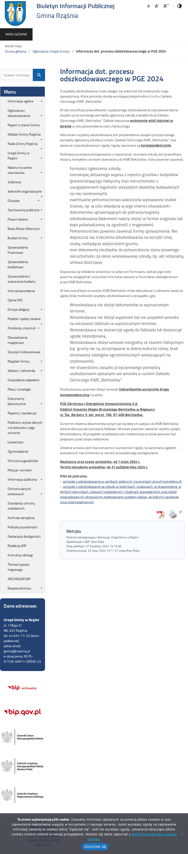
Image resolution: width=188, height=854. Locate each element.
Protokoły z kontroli (21, 328)
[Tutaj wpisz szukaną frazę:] (16, 75)
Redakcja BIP (17, 545)
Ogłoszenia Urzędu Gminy (51, 51)
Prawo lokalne (18, 219)
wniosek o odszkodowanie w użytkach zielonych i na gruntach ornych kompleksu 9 (122, 481)
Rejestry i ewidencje (22, 413)
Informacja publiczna (22, 479)
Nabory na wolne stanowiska (20, 170)
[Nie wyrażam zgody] (181, 833)
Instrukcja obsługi (20, 555)
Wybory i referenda (21, 370)
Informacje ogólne (20, 101)
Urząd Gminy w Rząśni (19, 155)
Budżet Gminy (18, 238)
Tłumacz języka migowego (18, 567)
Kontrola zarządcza (21, 517)
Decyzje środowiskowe (24, 352)
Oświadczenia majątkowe (17, 340)
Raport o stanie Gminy (24, 125)
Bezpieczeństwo (19, 588)
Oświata (14, 200)
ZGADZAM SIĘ (95, 847)
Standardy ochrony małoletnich (21, 506)
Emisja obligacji (18, 309)
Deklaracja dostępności (24, 536)
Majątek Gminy (19, 361)
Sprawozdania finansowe (18, 250)
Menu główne (16, 34)
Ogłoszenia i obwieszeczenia (19, 113)
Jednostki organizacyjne (25, 191)
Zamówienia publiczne (23, 210)
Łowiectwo (15, 442)
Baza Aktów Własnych (24, 228)
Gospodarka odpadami (23, 380)
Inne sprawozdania (21, 290)
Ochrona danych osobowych (19, 491)
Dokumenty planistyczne (17, 401)
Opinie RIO (15, 300)
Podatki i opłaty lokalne (24, 318)
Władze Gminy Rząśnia (24, 134)
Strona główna (15, 51)
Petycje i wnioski (20, 470)
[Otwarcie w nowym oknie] (174, 514)
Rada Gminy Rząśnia (22, 143)
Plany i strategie (19, 389)
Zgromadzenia (18, 451)
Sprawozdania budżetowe (18, 264)
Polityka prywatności (23, 527)
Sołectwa (14, 182)
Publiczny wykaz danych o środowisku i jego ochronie (25, 427)
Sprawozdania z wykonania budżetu (21, 279)
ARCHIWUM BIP (19, 578)
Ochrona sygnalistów (23, 460)
